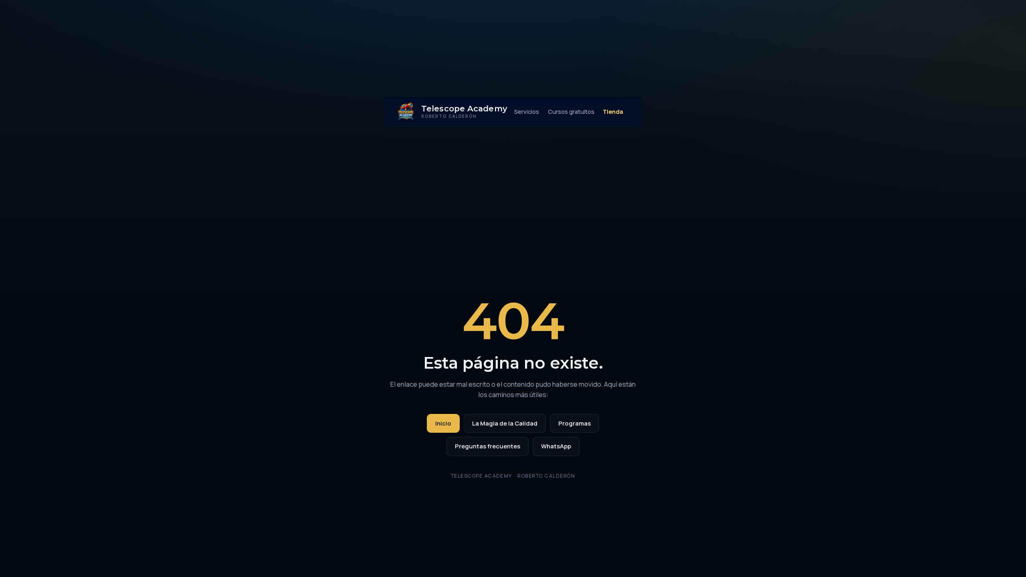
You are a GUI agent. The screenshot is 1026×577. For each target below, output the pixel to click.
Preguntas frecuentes (487, 446)
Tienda (613, 111)
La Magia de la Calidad (504, 423)
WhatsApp (556, 446)
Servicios (526, 111)
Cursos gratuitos (571, 111)
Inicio (443, 423)
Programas (574, 423)
